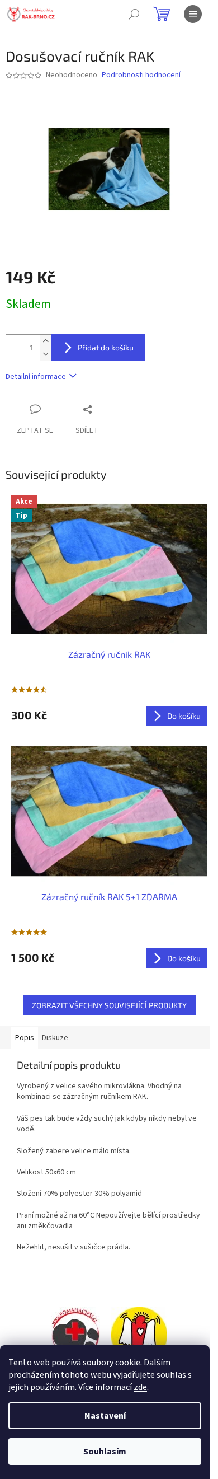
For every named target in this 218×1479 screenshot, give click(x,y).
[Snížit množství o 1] (45, 354)
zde (140, 1387)
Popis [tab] (24, 1037)
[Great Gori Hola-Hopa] (75, 1334)
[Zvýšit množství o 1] (45, 341)
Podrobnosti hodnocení (141, 75)
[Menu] (193, 14)
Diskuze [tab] (55, 1037)
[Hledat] (134, 14)
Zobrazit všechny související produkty (109, 1005)
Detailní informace (36, 376)
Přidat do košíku (106, 347)
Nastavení (105, 1416)
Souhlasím (104, 1451)
